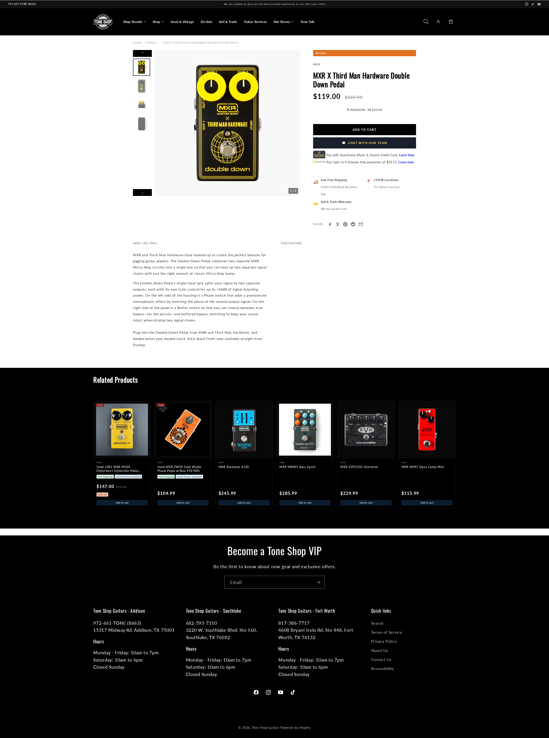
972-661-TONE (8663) (22, 4)
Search (377, 623)
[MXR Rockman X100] (244, 429)
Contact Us (381, 659)
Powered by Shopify (296, 727)
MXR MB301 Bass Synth (297, 467)
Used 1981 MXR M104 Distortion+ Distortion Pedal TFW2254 (117, 469)
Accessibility (382, 668)
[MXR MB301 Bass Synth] (304, 429)
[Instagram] (526, 4)
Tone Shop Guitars (265, 727)
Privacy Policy (384, 641)
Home (137, 42)
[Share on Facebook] (330, 224)
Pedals (151, 42)
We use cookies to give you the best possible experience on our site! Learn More (275, 4)
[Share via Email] (361, 224)
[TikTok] (532, 4)
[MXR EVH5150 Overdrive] (365, 429)
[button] (134, 22)
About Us (379, 650)
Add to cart (122, 502)
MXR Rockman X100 (234, 467)
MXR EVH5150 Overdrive (359, 467)
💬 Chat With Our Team (364, 143)
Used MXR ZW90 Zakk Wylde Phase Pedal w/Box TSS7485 (179, 469)
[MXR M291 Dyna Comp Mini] (426, 429)
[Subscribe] (318, 582)
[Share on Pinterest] (345, 224)
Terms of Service (386, 632)
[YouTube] (539, 4)
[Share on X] (337, 224)
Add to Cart (365, 129)
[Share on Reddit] (353, 224)
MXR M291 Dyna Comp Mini (422, 467)
